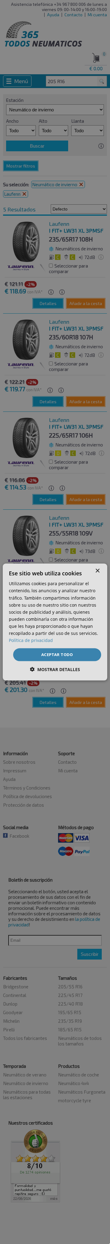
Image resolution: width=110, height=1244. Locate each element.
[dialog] (55, 622)
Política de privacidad (31, 640)
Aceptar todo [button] (57, 654)
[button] (55, 669)
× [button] (97, 571)
